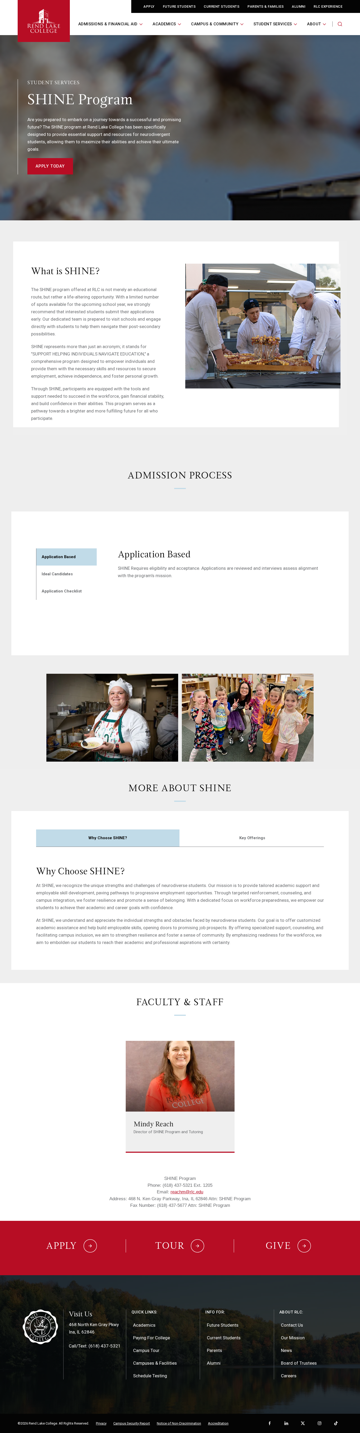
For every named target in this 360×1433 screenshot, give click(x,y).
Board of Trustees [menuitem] (299, 1363)
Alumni (298, 6)
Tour (169, 1245)
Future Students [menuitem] (223, 1325)
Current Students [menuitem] (224, 1337)
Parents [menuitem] (214, 1350)
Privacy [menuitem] (101, 1423)
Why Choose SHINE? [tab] (107, 838)
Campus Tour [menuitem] (146, 1350)
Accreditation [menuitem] (218, 1423)
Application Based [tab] (59, 556)
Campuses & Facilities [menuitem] (155, 1363)
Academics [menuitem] (144, 1325)
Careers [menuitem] (288, 1375)
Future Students (179, 6)
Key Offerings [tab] (252, 838)
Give (278, 1245)
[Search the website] (340, 24)
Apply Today (50, 166)
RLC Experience (328, 6)
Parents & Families (265, 6)
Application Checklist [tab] (62, 591)
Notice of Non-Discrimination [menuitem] (179, 1423)
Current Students (221, 6)
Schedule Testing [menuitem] (150, 1375)
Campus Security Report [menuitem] (131, 1423)
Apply (149, 6)
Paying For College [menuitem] (151, 1337)
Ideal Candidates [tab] (57, 574)
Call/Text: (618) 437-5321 (95, 1346)
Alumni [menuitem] (214, 1363)
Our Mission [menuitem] (293, 1337)
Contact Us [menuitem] (292, 1325)
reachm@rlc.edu (187, 1191)
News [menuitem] (286, 1350)
